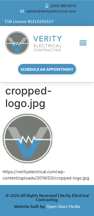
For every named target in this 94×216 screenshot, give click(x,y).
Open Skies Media (63, 206)
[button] (83, 43)
